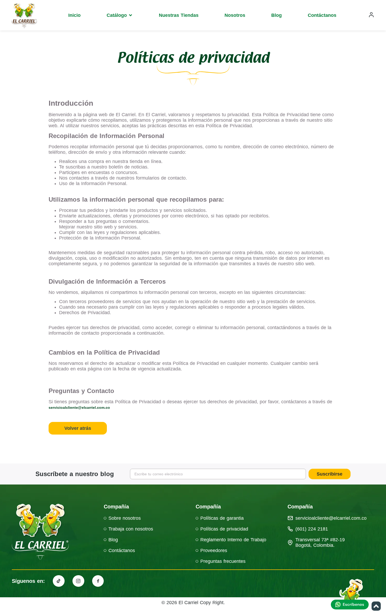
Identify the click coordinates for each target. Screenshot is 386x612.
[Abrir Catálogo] (130, 15)
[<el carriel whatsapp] (350, 595)
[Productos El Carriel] (59, 581)
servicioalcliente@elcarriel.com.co (79, 407)
